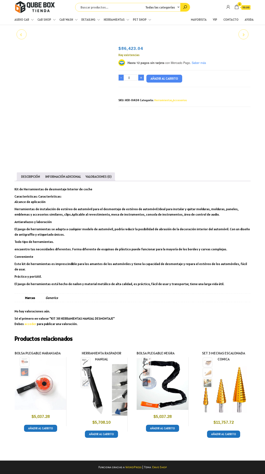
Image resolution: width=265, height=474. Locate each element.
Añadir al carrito (164, 78)
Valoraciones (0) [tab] (99, 176)
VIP (215, 20)
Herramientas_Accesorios (170, 100)
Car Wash (66, 20)
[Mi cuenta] (228, 7)
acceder (30, 324)
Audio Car (21, 20)
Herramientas (114, 20)
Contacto (230, 20)
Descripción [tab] (30, 176)
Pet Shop (140, 20)
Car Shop (44, 20)
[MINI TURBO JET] (243, 34)
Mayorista (199, 20)
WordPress (133, 467)
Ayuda (249, 20)
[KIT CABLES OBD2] (21, 34)
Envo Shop (159, 467)
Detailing (88, 20)
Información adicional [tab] (63, 176)
